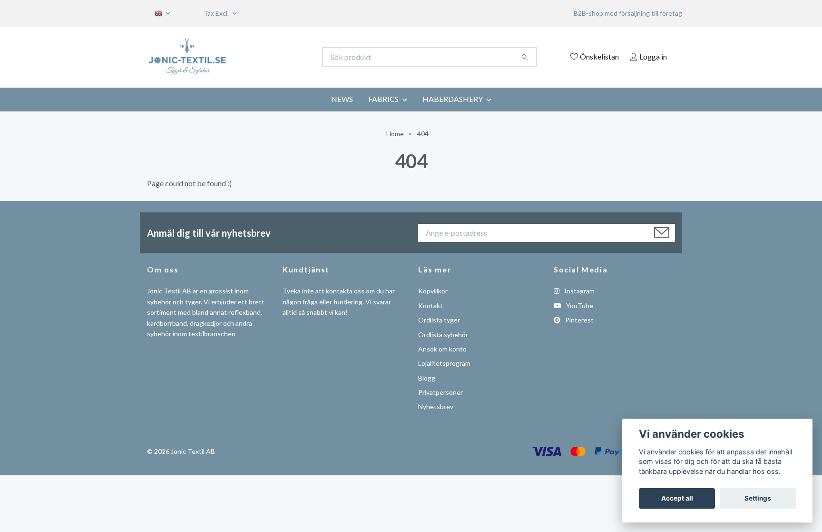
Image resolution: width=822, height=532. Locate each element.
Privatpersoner (440, 392)
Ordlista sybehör (443, 335)
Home (395, 134)
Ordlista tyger (439, 320)
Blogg (426, 378)
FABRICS (383, 98)
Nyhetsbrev (435, 406)
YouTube (579, 305)
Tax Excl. (217, 13)
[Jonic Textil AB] (279, 57)
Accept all (677, 498)
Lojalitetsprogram (444, 363)
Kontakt (430, 305)
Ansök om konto (442, 349)
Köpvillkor (433, 291)
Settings (757, 498)
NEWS (342, 98)
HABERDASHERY (452, 98)
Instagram (579, 291)
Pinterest (579, 320)
